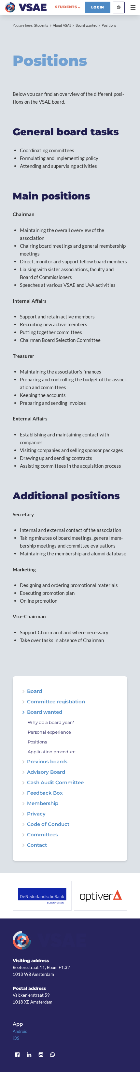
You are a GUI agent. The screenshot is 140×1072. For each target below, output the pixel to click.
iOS (16, 1038)
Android (20, 1031)
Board (34, 691)
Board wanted (86, 25)
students (66, 7)
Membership (42, 803)
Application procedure (52, 751)
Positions (109, 25)
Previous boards (47, 762)
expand (23, 712)
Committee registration (56, 702)
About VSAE (62, 25)
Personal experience (49, 732)
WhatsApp (53, 1054)
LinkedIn (29, 1054)
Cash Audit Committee (55, 783)
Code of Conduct (48, 824)
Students (41, 25)
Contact (37, 845)
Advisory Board (46, 772)
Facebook (17, 1054)
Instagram (41, 1054)
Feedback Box (45, 793)
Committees (42, 835)
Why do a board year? (51, 722)
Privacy (36, 814)
